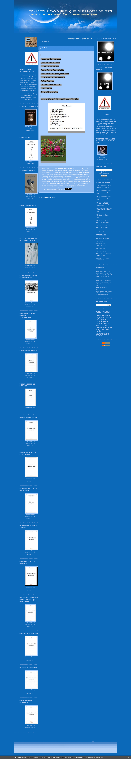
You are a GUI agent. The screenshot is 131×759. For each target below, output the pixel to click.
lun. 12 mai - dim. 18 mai (104, 273)
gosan (81, 185)
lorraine (106, 315)
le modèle (85, 174)
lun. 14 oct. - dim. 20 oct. (104, 282)
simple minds (101, 326)
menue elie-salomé (59, 174)
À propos (106, 114)
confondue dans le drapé (72, 185)
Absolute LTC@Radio (103, 238)
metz (98, 315)
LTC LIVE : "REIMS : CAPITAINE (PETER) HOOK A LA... (103, 204)
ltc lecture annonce (50, 189)
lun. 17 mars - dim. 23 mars (102, 277)
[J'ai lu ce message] (129, 757)
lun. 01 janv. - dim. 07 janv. (104, 291)
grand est (70, 181)
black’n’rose (65, 178)
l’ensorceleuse (46, 178)
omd (98, 319)
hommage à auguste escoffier (73, 174)
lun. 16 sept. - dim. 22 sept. (102, 288)
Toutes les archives (102, 294)
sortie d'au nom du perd (69, 170)
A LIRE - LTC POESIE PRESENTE (103, 259)
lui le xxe (76, 183)
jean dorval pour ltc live (103, 323)
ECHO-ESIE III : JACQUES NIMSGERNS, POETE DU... (104, 210)
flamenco (49, 187)
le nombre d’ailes (53, 179)
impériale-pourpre (56, 178)
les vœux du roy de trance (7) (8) (64, 183)
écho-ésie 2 (72, 172)
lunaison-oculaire (74, 178)
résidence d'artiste (67, 176)
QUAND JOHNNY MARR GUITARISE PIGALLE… (104, 186)
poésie (51, 181)
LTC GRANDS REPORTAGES (101, 244)
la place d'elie (60, 185)
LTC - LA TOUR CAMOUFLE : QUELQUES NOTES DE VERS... (71, 11)
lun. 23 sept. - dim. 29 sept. (102, 284)
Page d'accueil (78, 38)
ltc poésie (56, 181)
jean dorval (101, 320)
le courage (55, 187)
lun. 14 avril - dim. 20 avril (104, 275)
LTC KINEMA (101, 248)
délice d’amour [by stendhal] (71, 179)
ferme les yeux (83, 178)
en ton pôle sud (80, 172)
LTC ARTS (100, 241)
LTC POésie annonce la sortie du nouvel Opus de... (104, 191)
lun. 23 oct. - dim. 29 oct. (104, 292)
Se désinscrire (105, 173)
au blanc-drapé (49, 174)
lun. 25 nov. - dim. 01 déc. (104, 280)
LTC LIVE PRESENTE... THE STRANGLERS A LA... (103, 216)
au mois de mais (83, 179)
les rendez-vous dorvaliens (54, 170)
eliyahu (60, 179)
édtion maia (65, 172)
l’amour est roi (84, 181)
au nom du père (56, 172)
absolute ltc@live (104, 328)
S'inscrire (105, 171)
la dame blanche (51, 185)
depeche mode (104, 317)
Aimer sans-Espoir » (88, 38)
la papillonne (62, 187)
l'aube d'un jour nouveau (74, 187)
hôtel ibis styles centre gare (80, 176)
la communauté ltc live (103, 333)
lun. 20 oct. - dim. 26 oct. (104, 271)
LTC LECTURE (101, 251)
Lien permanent (76, 169)
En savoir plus (99, 757)
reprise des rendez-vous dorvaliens (52, 176)
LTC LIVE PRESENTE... (103, 220)
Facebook (61, 189)
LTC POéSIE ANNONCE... (104, 227)
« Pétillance (69, 38)
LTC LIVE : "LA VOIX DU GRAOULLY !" (104, 254)
